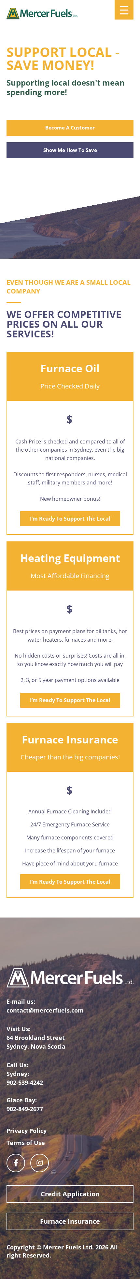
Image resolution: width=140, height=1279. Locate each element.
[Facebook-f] (16, 1163)
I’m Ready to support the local (70, 518)
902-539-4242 (25, 1082)
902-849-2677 (25, 1109)
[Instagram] (39, 1163)
